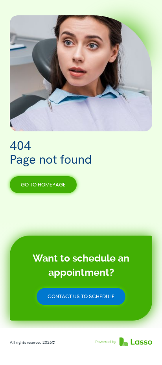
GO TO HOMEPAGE (43, 185)
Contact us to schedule (81, 296)
